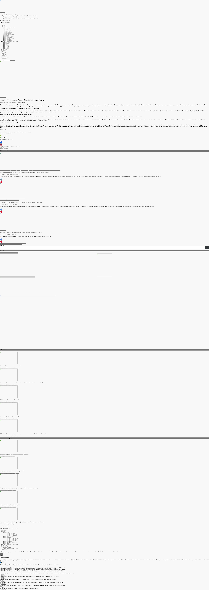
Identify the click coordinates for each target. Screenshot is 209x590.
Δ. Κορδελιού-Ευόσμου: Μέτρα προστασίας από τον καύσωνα (11, 244)
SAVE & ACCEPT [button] (3, 589)
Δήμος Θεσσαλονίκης (8, 32)
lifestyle (3, 53)
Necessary (3, 562)
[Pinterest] (104, 145)
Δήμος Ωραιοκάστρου (8, 40)
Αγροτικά (1, 170)
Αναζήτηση (2, 245)
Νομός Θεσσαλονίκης (24, 170)
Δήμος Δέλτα (6, 29)
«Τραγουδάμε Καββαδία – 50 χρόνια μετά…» (10, 17)
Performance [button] (2, 577)
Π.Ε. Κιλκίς (6, 44)
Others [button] (1, 586)
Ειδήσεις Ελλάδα (5, 49)
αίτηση (9, 146)
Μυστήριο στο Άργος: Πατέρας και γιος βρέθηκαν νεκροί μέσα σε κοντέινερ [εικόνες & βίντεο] (21, 232)
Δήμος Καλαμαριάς (7, 33)
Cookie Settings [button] (2, 552)
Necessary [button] (2, 561)
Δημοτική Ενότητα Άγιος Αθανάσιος (13, 538)
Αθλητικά (4, 52)
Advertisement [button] (2, 583)
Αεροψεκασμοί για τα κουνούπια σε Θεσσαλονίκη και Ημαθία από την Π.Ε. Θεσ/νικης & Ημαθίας (19, 15)
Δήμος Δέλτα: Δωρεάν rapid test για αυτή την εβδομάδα (12, 471)
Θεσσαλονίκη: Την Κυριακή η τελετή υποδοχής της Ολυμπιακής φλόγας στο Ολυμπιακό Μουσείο (22, 522)
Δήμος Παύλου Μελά (8, 37)
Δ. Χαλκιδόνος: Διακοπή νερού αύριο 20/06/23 (10, 505)
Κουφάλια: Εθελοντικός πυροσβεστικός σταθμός (10, 14)
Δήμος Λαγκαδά (7, 35)
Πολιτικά (3, 56)
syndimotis (14, 102)
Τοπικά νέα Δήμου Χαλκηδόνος (54, 170)
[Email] (104, 143)
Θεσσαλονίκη (8, 200)
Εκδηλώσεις (4, 50)
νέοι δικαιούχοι (16, 146)
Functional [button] (2, 574)
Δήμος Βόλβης (6, 28)
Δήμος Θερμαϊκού (7, 30)
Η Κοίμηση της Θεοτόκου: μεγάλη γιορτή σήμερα (11, 16)
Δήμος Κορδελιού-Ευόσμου (9, 34)
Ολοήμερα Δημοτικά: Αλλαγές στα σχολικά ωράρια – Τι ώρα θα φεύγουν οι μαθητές (19, 488)
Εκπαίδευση (4, 55)
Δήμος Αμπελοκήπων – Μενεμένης (10, 27)
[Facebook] (104, 142)
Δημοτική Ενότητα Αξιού (11, 533)
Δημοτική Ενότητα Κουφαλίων (12, 539)
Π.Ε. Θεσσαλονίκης (7, 42)
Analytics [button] (1, 580)
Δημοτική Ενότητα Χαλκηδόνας (12, 540)
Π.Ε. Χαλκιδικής (7, 43)
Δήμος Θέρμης (7, 31)
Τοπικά (3, 26)
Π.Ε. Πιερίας (6, 48)
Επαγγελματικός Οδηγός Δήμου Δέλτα (11, 548)
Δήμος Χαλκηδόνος (7, 39)
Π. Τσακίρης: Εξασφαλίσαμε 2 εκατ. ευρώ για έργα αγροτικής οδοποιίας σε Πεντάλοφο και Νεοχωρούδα (20, 18)
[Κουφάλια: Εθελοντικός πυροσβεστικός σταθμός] (104, 358)
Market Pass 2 (5, 146)
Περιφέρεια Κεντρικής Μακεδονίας (43, 170)
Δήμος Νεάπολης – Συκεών (9, 36)
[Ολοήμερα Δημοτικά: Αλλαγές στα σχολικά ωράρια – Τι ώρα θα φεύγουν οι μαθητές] (104, 480)
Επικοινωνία (4, 58)
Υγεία (3, 51)
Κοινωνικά (18, 170)
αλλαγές (12, 146)
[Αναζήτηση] (207, 247)
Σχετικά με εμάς (5, 525)
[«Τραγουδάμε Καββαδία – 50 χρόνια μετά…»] (104, 408)
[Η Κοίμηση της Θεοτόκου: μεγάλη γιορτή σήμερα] (104, 391)
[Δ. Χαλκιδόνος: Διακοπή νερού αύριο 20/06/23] (104, 497)
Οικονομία (30, 170)
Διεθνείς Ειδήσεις (5, 57)
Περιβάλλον (34, 170)
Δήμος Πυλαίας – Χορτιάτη (9, 38)
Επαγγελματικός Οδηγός (6, 547)
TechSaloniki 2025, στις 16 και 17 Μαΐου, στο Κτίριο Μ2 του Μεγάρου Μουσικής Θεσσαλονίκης (21, 202)
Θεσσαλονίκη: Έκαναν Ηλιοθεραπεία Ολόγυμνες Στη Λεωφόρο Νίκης (18, 132)
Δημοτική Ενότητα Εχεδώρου (12, 534)
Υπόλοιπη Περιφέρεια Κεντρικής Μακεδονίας (10, 41)
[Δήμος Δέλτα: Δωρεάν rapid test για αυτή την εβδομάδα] (104, 463)
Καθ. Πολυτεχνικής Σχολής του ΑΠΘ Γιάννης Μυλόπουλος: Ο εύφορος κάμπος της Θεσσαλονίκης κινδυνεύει (24, 172)
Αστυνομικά (4, 54)
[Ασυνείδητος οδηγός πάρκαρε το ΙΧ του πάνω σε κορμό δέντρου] (104, 446)
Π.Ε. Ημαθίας (6, 46)
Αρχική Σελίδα (4, 25)
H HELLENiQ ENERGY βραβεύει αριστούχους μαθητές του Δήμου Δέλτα (13, 243)
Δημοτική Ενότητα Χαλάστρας (12, 535)
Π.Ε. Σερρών (6, 45)
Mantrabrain (16, 528)
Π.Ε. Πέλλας (6, 47)
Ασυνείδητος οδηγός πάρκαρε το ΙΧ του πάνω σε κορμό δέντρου (14, 454)
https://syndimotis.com (4, 148)
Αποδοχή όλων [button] (8, 552)
